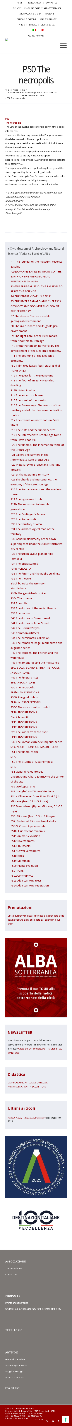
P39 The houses (20, 613)
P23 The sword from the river (29, 732)
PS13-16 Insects (20, 846)
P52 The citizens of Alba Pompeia (32, 761)
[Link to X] (47, 1421)
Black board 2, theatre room (28, 583)
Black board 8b (20, 717)
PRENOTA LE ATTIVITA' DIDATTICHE (27, 1086)
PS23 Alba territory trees (26, 880)
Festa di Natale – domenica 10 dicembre (27, 1117)
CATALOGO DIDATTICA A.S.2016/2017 (28, 1082)
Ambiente (49, 14)
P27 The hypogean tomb (26, 499)
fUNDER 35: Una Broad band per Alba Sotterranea (37, 8)
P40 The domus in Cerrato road (30, 618)
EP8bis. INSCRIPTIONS (25, 692)
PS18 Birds (17, 856)
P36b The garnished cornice (28, 593)
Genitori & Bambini (26, 19)
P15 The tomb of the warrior (29, 400)
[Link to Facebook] (58, 1421)
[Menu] (61, 45)
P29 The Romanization (25, 519)
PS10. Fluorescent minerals (28, 831)
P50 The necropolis (23, 687)
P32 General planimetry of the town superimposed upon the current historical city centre (37, 544)
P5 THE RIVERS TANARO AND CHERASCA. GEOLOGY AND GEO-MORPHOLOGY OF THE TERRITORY (36, 306)
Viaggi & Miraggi (48, 19)
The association (34, 3)
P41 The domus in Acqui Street (30, 623)
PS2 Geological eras (23, 786)
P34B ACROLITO (21, 568)
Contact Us (51, 3)
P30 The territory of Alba (26, 524)
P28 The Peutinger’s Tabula (28, 514)
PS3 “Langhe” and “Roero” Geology (32, 791)
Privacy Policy (12, 1388)
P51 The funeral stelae (25, 752)
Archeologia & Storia (30, 14)
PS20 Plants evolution (24, 865)
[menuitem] (19, 3)
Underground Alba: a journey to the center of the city (33, 1309)
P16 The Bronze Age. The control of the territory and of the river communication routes (36, 410)
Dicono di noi (48, 25)
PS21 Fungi (17, 870)
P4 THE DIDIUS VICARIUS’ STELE (31, 296)
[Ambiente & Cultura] (29, 45)
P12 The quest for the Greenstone (32, 375)
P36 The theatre (21, 578)
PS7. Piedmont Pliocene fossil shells (33, 821)
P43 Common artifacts (25, 633)
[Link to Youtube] (53, 1421)
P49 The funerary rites (24, 677)
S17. (13, 756)
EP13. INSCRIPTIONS (24, 737)
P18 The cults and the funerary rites (33, 430)
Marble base (18, 588)
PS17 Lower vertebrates (25, 851)
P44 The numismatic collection (30, 638)
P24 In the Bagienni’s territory (30, 474)
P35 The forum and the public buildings (35, 573)
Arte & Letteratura (28, 25)
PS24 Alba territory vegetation (30, 885)
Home (19, 3)
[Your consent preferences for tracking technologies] (65, 1419)
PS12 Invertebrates (23, 841)
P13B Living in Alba (23, 390)
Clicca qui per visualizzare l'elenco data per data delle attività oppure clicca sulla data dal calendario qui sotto (36, 919)
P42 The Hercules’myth (25, 628)
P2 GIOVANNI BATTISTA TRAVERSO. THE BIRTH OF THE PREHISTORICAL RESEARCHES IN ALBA (36, 276)
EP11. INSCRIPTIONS (24, 722)
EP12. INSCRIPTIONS (24, 727)
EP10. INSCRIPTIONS (24, 712)
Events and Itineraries (16, 1302)
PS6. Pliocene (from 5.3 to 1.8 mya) (33, 816)
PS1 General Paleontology (27, 771)
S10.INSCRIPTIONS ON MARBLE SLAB (34, 747)
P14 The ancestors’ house (27, 395)
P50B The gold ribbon (24, 697)
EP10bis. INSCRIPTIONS (26, 702)
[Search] (52, 45)
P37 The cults (19, 603)
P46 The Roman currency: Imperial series (36, 742)
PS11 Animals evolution (25, 836)
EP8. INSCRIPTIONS (23, 682)
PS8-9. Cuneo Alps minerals (28, 826)
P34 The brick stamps (24, 563)
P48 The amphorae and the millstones (35, 662)
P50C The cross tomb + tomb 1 (30, 707)
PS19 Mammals (20, 860)
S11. (13, 766)
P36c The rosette (21, 598)
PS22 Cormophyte (22, 875)
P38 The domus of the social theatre (33, 608)
